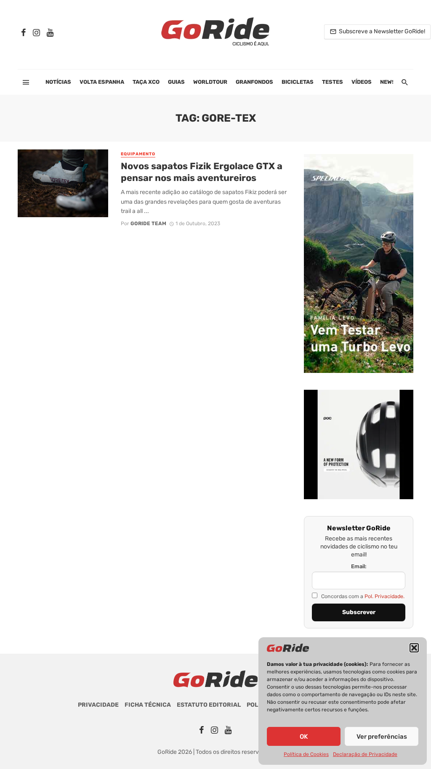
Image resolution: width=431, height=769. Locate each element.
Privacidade (98, 704)
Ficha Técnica (148, 704)
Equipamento (138, 154)
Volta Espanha (102, 82)
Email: (359, 566)
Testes (332, 82)
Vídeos (361, 82)
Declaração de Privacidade (365, 754)
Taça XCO (146, 82)
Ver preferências (382, 736)
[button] (414, 648)
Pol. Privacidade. (384, 596)
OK (304, 736)
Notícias (58, 82)
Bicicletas (298, 82)
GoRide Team (148, 223)
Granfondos (254, 82)
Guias (176, 82)
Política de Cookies (306, 754)
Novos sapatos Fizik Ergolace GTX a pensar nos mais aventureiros (201, 172)
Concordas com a (362, 596)
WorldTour (210, 82)
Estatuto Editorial (209, 704)
